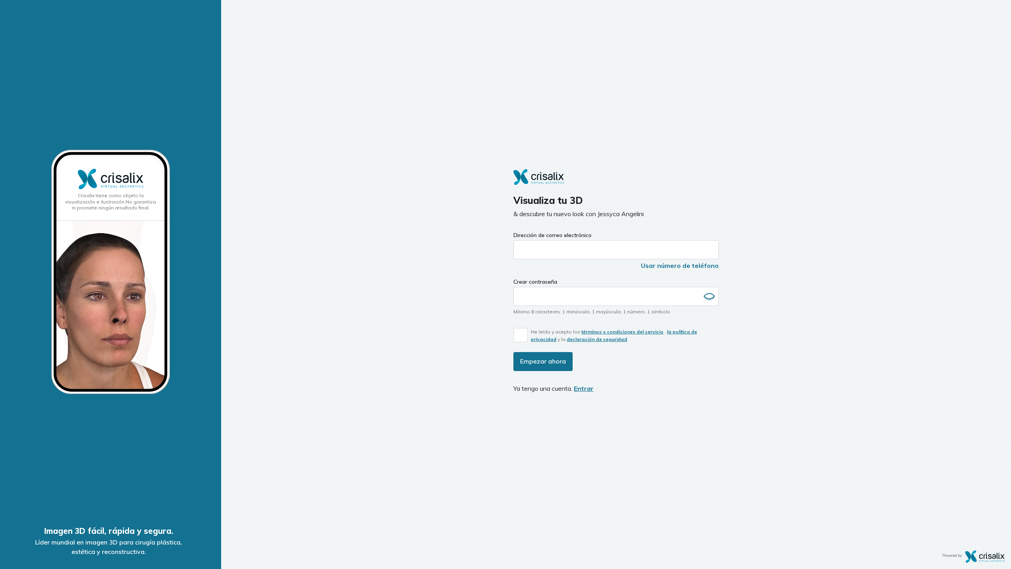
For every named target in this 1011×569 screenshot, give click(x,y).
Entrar (584, 388)
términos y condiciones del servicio (622, 332)
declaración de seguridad (597, 339)
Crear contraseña (535, 281)
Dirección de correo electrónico (552, 235)
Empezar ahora (543, 361)
